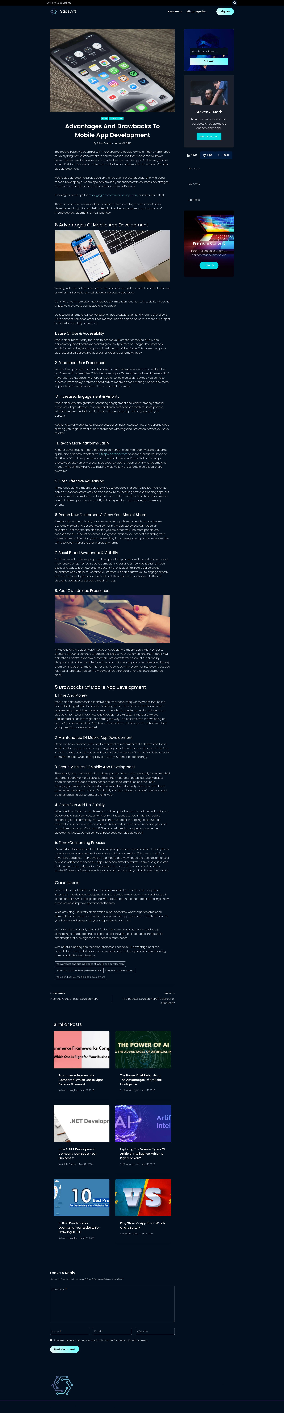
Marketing (225, 1384)
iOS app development (113, 454)
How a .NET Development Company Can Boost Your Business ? (77, 1153)
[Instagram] (231, 1406)
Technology (116, 118)
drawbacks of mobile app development (78, 970)
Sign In (225, 11)
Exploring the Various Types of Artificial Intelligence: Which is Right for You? (142, 1153)
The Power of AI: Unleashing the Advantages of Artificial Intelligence (141, 1079)
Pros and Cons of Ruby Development (74, 996)
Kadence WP (109, 1406)
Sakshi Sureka (104, 143)
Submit (209, 61)
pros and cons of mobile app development (80, 976)
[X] (224, 1406)
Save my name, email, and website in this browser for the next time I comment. (101, 1340)
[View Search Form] (234, 3)
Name (56, 1331)
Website (142, 1331)
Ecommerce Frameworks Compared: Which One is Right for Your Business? (80, 1079)
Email (98, 1331)
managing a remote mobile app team (113, 195)
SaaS (104, 118)
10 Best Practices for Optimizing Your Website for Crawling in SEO (79, 1227)
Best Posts (175, 11)
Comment (59, 1289)
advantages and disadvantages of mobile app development (90, 963)
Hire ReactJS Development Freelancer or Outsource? (149, 998)
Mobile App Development (119, 970)
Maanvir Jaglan (69, 1090)
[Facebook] (218, 1406)
